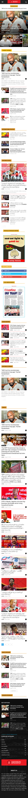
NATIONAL (3, 37)
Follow (24, 273)
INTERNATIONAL (5, 136)
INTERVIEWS (4, 180)
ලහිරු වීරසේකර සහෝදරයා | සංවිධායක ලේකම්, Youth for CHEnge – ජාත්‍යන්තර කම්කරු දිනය (17, 351)
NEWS (26, 37)
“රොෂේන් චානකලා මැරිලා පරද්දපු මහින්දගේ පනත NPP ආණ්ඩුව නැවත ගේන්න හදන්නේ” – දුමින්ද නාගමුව (18, 197)
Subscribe (23, 276)
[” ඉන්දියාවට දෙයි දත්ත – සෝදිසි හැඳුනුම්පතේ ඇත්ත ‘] (14, 563)
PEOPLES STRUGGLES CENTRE (11, 230)
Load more (13, 690)
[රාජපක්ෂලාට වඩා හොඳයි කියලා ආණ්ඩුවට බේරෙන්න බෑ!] (14, 541)
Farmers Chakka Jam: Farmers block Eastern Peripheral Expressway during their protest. (17, 150)
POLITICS (3, 499)
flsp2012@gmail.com (12, 734)
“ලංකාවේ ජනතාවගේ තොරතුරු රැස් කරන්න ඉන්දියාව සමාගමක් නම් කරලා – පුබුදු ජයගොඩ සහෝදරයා (13, 185)
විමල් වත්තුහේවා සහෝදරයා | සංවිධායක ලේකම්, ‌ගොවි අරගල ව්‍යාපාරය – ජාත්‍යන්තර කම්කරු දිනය (18, 359)
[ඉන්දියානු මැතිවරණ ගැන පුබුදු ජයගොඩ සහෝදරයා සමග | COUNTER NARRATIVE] (5, 205)
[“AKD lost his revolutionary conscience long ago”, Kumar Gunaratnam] (14, 22)
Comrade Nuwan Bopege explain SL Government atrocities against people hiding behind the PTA (18, 143)
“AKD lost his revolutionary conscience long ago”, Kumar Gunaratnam (11, 75)
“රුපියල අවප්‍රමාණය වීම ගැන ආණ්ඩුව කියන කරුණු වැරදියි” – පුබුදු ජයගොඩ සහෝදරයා (18, 212)
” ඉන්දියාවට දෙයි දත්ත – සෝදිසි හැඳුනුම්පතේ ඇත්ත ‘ (11, 572)
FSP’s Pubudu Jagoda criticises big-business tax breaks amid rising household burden (17, 110)
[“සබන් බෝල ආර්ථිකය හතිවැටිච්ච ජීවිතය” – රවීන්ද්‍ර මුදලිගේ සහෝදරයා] (14, 629)
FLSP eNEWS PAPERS (9, 282)
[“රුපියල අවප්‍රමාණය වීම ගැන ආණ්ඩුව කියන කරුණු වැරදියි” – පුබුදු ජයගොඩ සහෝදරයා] (5, 212)
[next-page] (5, 125)
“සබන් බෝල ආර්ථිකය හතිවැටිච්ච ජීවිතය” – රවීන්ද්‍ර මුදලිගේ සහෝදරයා (13, 638)
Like (25, 270)
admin (2, 78)
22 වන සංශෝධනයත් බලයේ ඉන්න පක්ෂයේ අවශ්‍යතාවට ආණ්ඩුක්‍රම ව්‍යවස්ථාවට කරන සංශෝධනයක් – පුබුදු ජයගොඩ (12, 527)
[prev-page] (2, 125)
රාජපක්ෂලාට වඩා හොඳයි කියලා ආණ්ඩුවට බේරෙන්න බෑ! (11, 550)
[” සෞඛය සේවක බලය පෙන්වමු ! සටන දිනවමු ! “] (14, 584)
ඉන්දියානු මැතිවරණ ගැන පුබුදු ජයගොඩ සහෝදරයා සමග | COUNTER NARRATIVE (18, 204)
